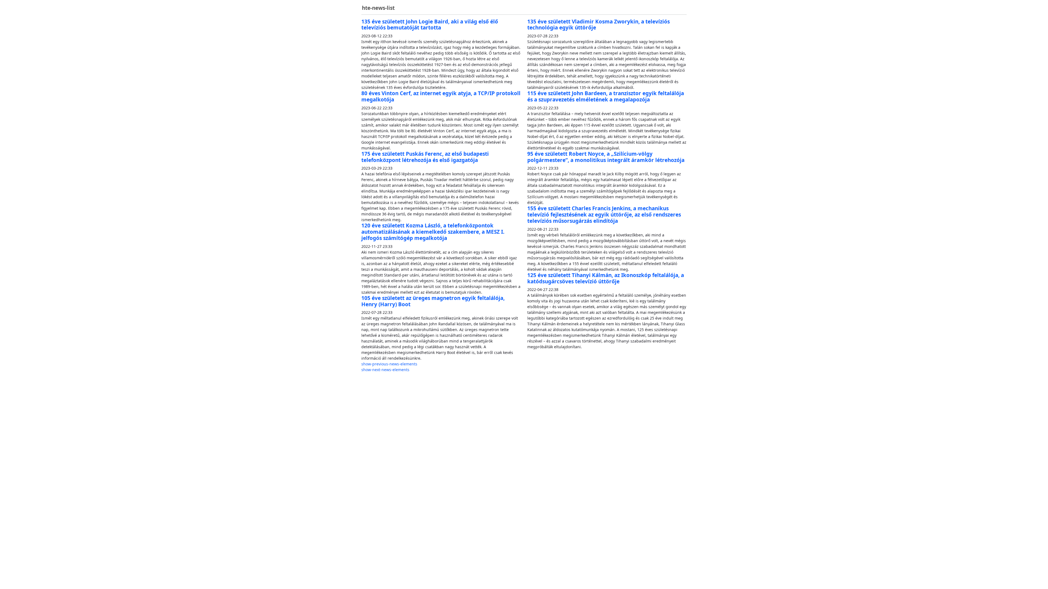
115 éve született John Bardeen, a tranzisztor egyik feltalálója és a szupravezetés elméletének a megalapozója (605, 96)
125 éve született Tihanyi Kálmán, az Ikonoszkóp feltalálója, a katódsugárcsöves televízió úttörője (605, 278)
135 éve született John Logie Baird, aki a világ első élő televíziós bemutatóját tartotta (429, 24)
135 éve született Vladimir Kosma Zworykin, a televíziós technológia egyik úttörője (598, 24)
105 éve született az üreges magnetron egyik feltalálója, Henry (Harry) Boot (433, 301)
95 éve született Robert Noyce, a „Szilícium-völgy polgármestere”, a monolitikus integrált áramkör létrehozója (605, 157)
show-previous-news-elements (389, 363)
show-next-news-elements (385, 369)
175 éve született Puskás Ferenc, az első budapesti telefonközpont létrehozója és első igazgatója (425, 157)
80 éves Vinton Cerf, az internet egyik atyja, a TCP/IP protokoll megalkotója (440, 96)
